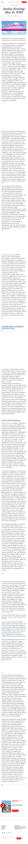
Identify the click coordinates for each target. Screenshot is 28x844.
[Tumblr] (7, 832)
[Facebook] (2, 832)
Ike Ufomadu (12, 456)
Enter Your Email (17, 805)
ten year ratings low (7, 611)
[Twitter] (5, 832)
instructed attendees (16, 617)
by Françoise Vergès (13, 327)
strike (22, 483)
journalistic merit (7, 650)
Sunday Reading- (14, 5)
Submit (3, 826)
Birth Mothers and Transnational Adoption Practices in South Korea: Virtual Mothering (13, 207)
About (3, 829)
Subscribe (17, 825)
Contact (3, 825)
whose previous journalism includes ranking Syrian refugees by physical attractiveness (13, 632)
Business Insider (10, 581)
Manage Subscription (20, 826)
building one (14, 781)
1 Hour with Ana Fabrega (11, 420)
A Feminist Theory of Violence (12, 326)
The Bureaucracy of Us (8, 254)
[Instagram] (9, 832)
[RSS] (11, 832)
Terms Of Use (18, 829)
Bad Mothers (13, 52)
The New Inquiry (13, 2)
